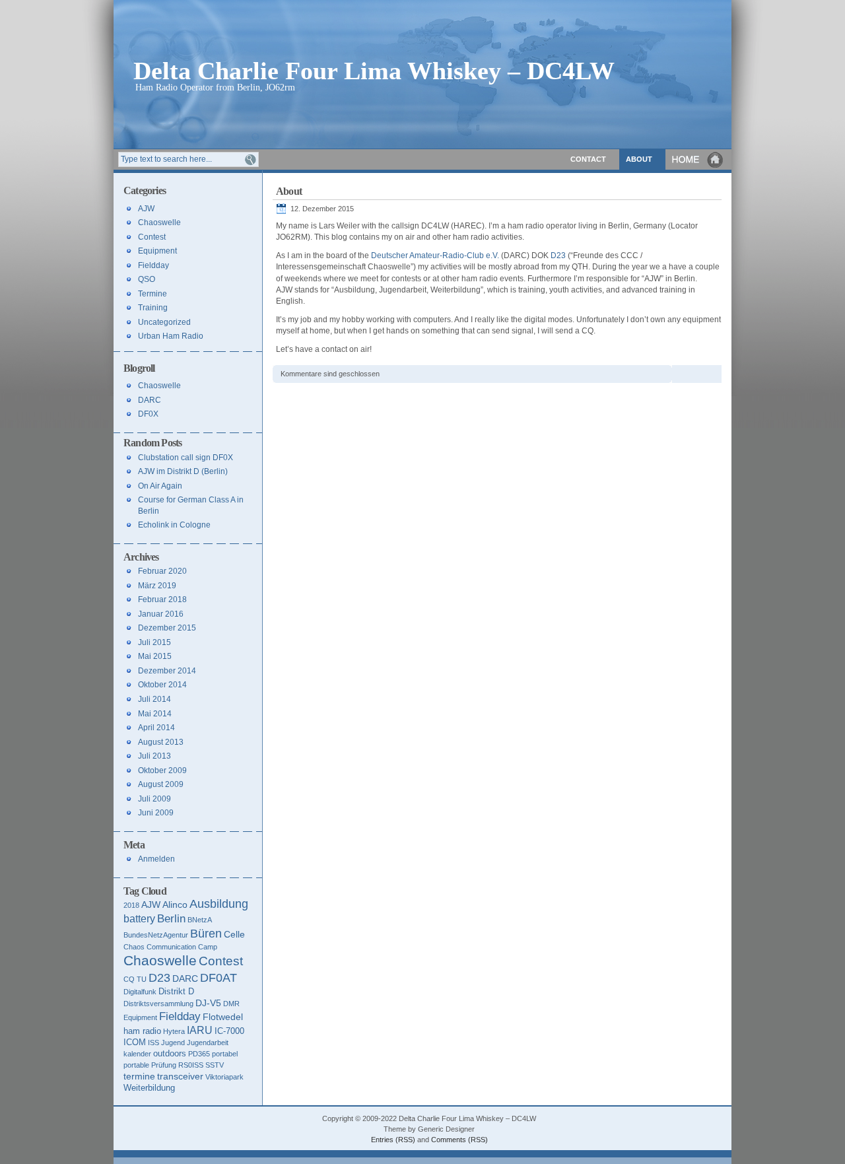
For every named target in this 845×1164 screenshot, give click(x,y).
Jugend (173, 1042)
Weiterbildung (149, 1088)
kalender (137, 1054)
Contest (152, 237)
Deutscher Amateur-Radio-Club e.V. (435, 255)
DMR (231, 1004)
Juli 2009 (154, 799)
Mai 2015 (155, 656)
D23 (558, 255)
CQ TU (135, 979)
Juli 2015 (154, 642)
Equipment (157, 251)
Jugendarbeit (207, 1042)
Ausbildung (218, 903)
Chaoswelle (159, 222)
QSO (146, 279)
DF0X (148, 414)
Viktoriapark (224, 1077)
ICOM (134, 1042)
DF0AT (218, 977)
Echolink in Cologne (174, 525)
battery (139, 918)
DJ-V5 (208, 1003)
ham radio (142, 1031)
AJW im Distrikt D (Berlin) (183, 471)
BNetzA (199, 920)
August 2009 (161, 784)
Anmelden (156, 859)
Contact (588, 159)
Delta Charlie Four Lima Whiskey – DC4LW (374, 70)
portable (136, 1065)
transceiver (180, 1076)
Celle (234, 934)
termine (139, 1076)
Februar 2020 (162, 571)
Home (698, 159)
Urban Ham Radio (170, 336)
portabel (225, 1054)
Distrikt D (176, 991)
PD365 (199, 1054)
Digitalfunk (139, 992)
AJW (146, 208)
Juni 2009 (156, 812)
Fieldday (153, 265)
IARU (200, 1030)
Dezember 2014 (167, 670)
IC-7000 (229, 1031)
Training (153, 307)
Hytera (174, 1031)
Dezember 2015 (167, 628)
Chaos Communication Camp (170, 947)
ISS (153, 1042)
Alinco (174, 904)
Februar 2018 (162, 599)
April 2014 (156, 727)
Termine (152, 293)
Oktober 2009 (162, 770)
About (639, 159)
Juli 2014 (154, 699)
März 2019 (157, 585)
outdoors (169, 1053)
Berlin (171, 918)
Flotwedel (223, 1016)
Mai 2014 (155, 713)
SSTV (214, 1065)
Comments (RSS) (459, 1140)
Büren (206, 933)
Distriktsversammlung (158, 1004)
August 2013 (161, 742)
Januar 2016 (161, 614)
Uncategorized (164, 322)
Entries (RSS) (393, 1140)
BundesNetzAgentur (155, 935)
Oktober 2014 (162, 684)
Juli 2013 (154, 756)
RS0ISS (190, 1065)
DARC (149, 400)
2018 (131, 905)
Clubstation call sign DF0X (185, 457)
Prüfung (163, 1065)
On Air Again (160, 486)
